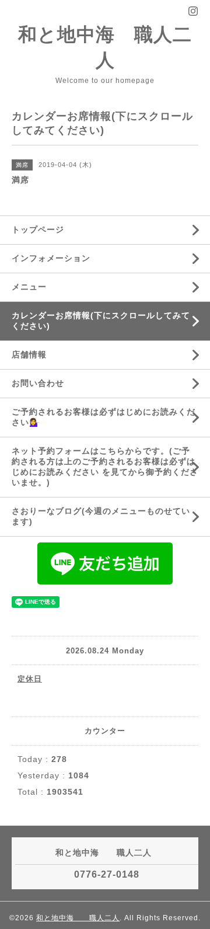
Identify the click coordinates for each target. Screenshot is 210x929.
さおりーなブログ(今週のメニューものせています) (101, 516)
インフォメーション (51, 258)
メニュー (29, 286)
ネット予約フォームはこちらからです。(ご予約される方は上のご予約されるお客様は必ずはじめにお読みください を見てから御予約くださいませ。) (105, 466)
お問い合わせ (38, 383)
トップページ (38, 229)
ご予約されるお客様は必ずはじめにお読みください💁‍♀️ (103, 417)
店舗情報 (29, 354)
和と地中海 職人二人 (78, 918)
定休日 (30, 678)
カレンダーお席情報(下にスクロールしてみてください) (101, 320)
